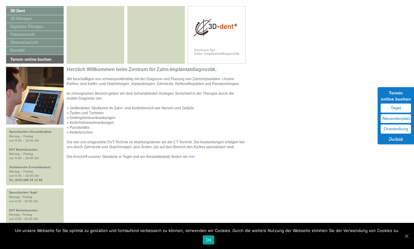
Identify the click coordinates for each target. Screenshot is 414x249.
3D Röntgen (21, 18)
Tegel (396, 107)
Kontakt (17, 50)
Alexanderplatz (396, 118)
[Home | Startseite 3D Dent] (216, 62)
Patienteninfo (22, 34)
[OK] (406, 236)
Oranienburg (396, 128)
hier (192, 157)
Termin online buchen (31, 59)
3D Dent (17, 11)
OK (209, 239)
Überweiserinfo (24, 42)
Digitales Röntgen (27, 26)
